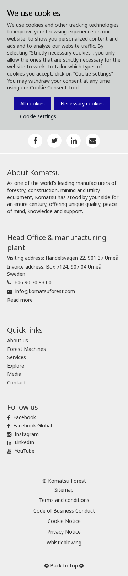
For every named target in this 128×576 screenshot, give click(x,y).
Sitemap (64, 489)
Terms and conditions (64, 500)
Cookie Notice (64, 521)
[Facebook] (35, 141)
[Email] (93, 141)
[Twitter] (54, 141)
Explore (15, 365)
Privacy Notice (64, 531)
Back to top (64, 565)
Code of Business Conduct (64, 510)
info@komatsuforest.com (45, 291)
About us (17, 340)
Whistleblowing (64, 542)
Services (16, 357)
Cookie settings (38, 116)
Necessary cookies (82, 103)
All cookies (32, 103)
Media (14, 373)
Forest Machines (26, 349)
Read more (20, 299)
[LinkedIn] (73, 141)
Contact (16, 382)
